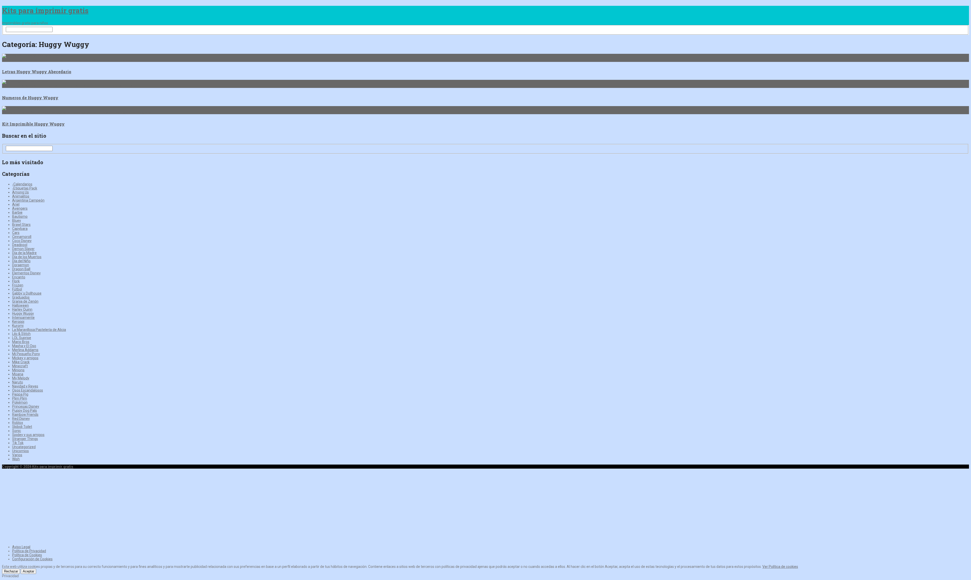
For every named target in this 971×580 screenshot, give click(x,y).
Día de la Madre (24, 253)
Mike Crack (21, 362)
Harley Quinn (22, 309)
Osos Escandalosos (27, 390)
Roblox (17, 423)
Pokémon (20, 402)
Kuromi (18, 326)
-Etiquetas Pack (24, 188)
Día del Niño (21, 261)
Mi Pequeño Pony (26, 354)
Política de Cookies (27, 555)
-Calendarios (22, 184)
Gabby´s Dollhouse (26, 293)
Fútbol (17, 289)
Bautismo (20, 216)
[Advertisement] (485, 506)
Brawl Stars (21, 225)
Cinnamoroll (21, 237)
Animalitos (20, 196)
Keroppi (18, 322)
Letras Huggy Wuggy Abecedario (36, 71)
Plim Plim (19, 398)
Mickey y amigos (25, 358)
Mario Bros (20, 342)
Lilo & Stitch (21, 334)
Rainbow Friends (25, 415)
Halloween (20, 305)
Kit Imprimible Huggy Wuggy (33, 124)
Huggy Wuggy (23, 313)
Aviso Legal (21, 547)
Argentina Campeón (28, 200)
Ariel (15, 204)
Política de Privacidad (29, 551)
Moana (17, 374)
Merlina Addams (25, 350)
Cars (15, 233)
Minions (18, 370)
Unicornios (20, 451)
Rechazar (11, 571)
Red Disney (21, 419)
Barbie (17, 212)
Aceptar (28, 571)
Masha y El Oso (24, 346)
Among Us (20, 192)
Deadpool (19, 245)
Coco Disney (22, 241)
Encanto (18, 277)
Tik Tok (18, 443)
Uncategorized (24, 447)
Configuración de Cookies (32, 559)
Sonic (16, 431)
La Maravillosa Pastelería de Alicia (39, 330)
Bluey (16, 221)
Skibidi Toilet (22, 427)
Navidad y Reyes (25, 386)
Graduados (21, 297)
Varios (17, 455)
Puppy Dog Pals (24, 410)
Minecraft (20, 366)
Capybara (20, 229)
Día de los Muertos (26, 257)
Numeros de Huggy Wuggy (30, 97)
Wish (16, 459)
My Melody (20, 378)
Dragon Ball (21, 269)
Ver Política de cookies (780, 567)
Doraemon (20, 265)
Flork (16, 281)
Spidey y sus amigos (28, 435)
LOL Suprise (21, 338)
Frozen (17, 285)
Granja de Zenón (25, 301)
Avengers (20, 208)
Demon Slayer (23, 249)
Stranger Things (25, 439)
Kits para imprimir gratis (45, 10)
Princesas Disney (25, 406)
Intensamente (23, 318)
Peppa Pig (20, 394)
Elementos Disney (26, 273)
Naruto (17, 382)
